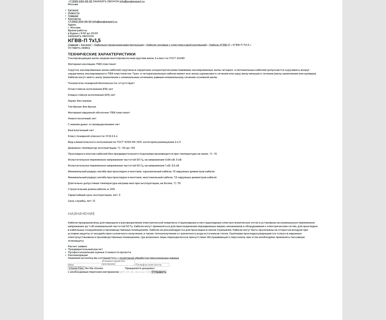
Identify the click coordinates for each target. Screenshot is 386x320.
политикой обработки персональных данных (149, 258)
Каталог (73, 10)
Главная (73, 15)
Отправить (159, 271)
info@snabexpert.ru (132, 1)
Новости (73, 13)
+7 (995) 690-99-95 (80, 1)
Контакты (74, 18)
